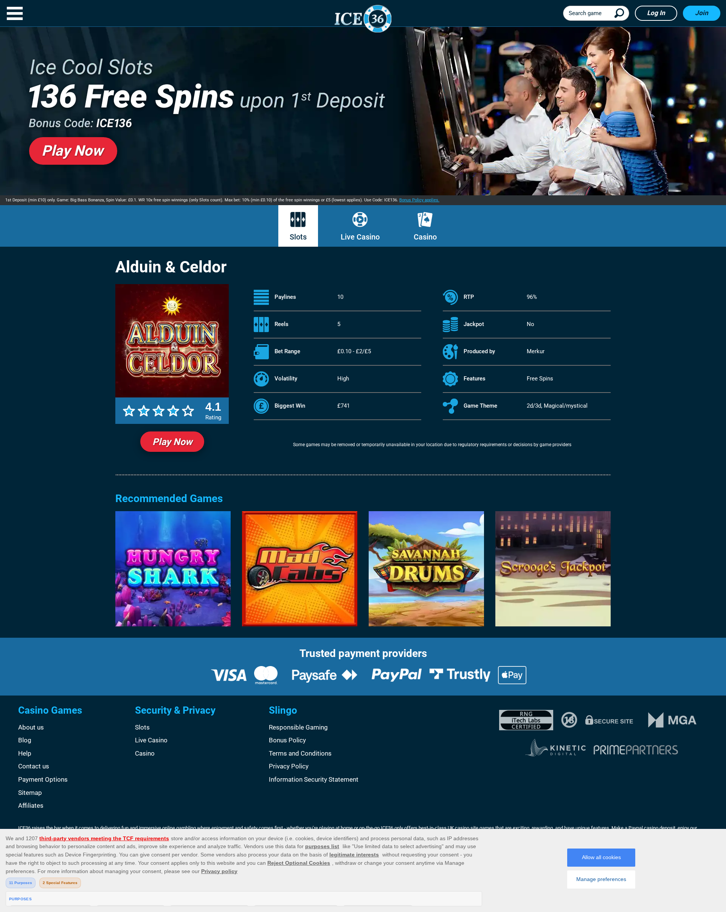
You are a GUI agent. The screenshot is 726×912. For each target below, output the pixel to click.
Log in (656, 13)
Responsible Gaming (298, 727)
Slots (298, 236)
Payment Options (43, 779)
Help (24, 753)
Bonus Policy (287, 740)
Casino (425, 236)
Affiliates (30, 805)
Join (701, 13)
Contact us (33, 766)
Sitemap (30, 792)
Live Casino (360, 236)
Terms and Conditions (300, 753)
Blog (24, 740)
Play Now (172, 441)
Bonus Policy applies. (419, 200)
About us (31, 727)
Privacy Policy (289, 766)
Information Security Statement (313, 779)
